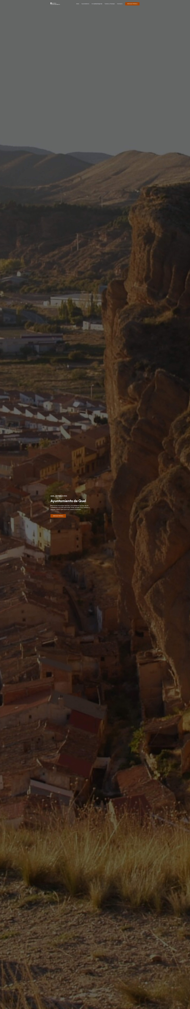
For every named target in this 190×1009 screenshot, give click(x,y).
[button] (132, 3)
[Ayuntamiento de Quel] (56, 3)
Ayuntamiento (85, 4)
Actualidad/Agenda (97, 4)
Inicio (77, 4)
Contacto (119, 4)
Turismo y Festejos (110, 4)
